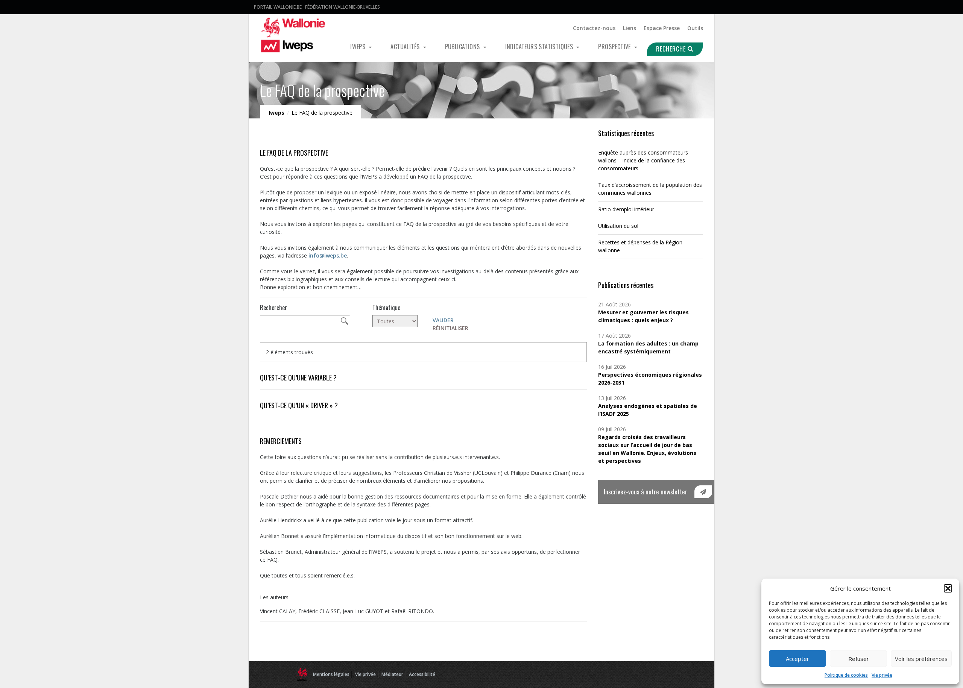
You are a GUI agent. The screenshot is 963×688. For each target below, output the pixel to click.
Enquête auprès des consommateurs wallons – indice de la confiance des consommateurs (643, 160)
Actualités (405, 46)
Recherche (672, 48)
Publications (463, 46)
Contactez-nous (594, 28)
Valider (443, 320)
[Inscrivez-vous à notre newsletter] (703, 491)
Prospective (615, 46)
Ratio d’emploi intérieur (626, 209)
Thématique (386, 307)
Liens (629, 28)
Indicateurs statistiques (540, 46)
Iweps (358, 46)
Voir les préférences (921, 658)
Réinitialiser (450, 328)
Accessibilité (422, 674)
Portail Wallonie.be (278, 7)
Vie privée (882, 675)
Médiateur (392, 674)
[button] (948, 588)
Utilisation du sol (618, 225)
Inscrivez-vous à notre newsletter (645, 491)
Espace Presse (662, 28)
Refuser (858, 658)
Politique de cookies (846, 675)
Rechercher (273, 307)
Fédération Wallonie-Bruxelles (342, 7)
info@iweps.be (327, 255)
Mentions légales (331, 674)
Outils (695, 28)
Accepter (797, 658)
